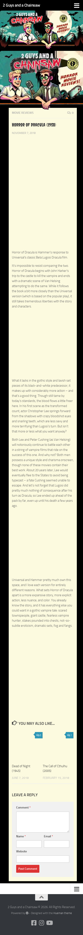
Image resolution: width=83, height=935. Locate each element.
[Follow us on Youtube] (49, 923)
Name (21, 836)
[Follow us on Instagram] (41, 923)
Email (48, 836)
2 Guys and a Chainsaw (21, 5)
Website (21, 851)
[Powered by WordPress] (27, 913)
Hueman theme (62, 913)
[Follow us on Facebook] (34, 923)
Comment (23, 807)
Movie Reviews (23, 113)
